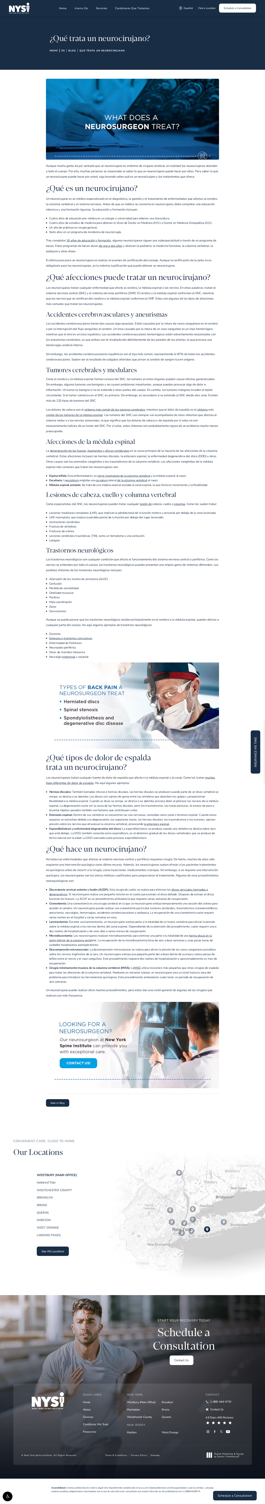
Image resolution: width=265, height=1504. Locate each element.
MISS (137, 968)
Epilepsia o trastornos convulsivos (70, 638)
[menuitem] (208, 1431)
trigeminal (68, 657)
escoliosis (72, 480)
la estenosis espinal (156, 824)
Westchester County (54, 1190)
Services (88, 1417)
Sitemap (155, 1455)
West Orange (48, 1227)
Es (63, 50)
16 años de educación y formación (88, 240)
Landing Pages (49, 1235)
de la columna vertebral (132, 480)
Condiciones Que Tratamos (132, 8)
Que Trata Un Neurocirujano (102, 50)
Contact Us (181, 1360)
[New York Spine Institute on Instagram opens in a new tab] (208, 1431)
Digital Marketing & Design (229, 1455)
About (86, 1409)
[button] (7, 1496)
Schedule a (184, 1335)
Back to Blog (58, 1103)
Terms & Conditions (116, 1455)
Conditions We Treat (95, 1424)
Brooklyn (45, 1197)
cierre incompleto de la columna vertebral (123, 475)
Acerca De (81, 8)
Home (63, 8)
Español (188, 8)
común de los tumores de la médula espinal (74, 415)
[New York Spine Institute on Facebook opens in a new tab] (214, 1431)
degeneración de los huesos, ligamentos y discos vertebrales (89, 451)
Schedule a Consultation (237, 8)
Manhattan (46, 1182)
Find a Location (206, 8)
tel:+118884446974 (189, 1491)
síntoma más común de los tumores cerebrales (114, 410)
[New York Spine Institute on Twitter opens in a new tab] (221, 1431)
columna (179, 504)
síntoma (202, 410)
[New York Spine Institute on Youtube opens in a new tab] (228, 1431)
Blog (72, 50)
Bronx (42, 1205)
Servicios (101, 8)
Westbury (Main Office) (57, 1175)
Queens (43, 1212)
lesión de (146, 504)
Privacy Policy (139, 1455)
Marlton (44, 1220)
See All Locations (52, 1251)
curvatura (101, 480)
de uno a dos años (110, 246)
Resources (89, 1431)
